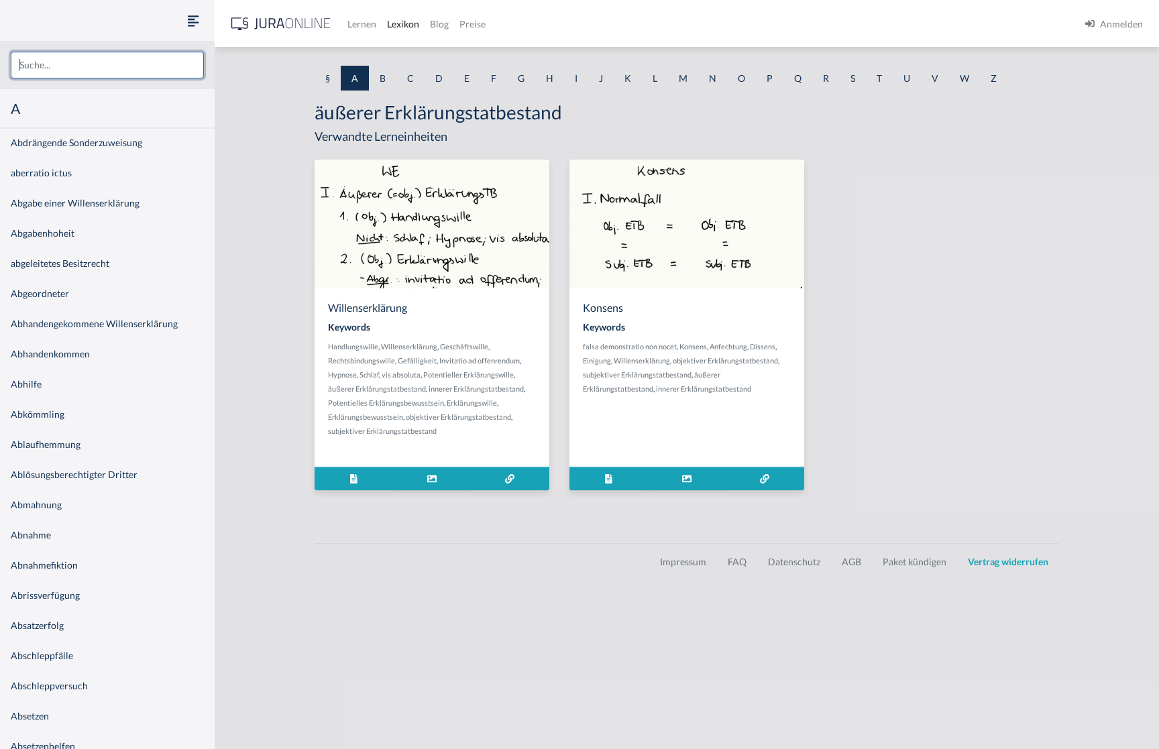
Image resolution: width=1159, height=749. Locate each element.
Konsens (693, 346)
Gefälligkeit (417, 360)
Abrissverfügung (45, 595)
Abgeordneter (40, 293)
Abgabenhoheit (42, 233)
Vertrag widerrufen (1008, 561)
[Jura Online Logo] (281, 24)
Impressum (683, 561)
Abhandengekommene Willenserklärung (94, 323)
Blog (439, 24)
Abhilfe (26, 384)
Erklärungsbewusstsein (365, 416)
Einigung (597, 360)
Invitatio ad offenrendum (479, 360)
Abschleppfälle (42, 655)
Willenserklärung (409, 346)
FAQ (737, 561)
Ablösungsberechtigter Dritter (74, 474)
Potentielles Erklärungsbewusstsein (386, 402)
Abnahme (31, 534)
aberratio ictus (41, 172)
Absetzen (30, 716)
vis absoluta (401, 374)
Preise (472, 24)
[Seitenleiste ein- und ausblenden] (193, 20)
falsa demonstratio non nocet (630, 346)
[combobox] (107, 65)
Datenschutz (794, 561)
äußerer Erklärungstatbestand (377, 388)
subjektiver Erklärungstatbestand (382, 430)
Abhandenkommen (50, 353)
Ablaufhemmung (45, 444)
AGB (851, 561)
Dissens (762, 346)
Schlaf (369, 374)
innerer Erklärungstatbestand (476, 388)
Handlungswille (353, 346)
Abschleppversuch (49, 685)
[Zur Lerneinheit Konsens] (765, 478)
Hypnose (342, 374)
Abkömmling (37, 414)
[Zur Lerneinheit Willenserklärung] (510, 478)
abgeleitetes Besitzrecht (60, 263)
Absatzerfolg (37, 625)
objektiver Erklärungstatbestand (458, 416)
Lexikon (403, 24)
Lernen (361, 24)
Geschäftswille (464, 346)
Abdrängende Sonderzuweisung (76, 142)
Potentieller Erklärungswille (468, 374)
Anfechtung (728, 346)
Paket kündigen (914, 561)
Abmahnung (36, 504)
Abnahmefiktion (44, 565)
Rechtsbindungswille (361, 360)
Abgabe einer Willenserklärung (75, 203)
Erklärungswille (472, 402)
